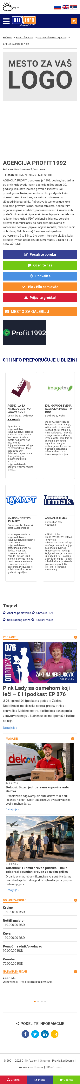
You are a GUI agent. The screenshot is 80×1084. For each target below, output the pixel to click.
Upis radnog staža (18, 620)
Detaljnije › (10, 728)
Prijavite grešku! (43, 298)
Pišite (41, 1079)
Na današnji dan (15, 971)
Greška (15, 1079)
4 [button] (45, 1001)
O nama (45, 1060)
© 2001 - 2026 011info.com (20, 1060)
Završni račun (44, 620)
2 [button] (38, 1001)
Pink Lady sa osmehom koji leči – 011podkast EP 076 (36, 691)
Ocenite (68, 1079)
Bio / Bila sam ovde (42, 287)
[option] (40, 980)
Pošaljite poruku (43, 254)
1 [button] (35, 1001)
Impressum (26, 1067)
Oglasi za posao (14, 900)
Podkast (9, 637)
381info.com (54, 1067)
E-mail (39, 1067)
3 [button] (42, 1001)
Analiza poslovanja (18, 613)
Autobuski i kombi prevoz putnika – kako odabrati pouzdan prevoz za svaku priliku (37, 870)
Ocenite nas (42, 265)
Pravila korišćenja (63, 1060)
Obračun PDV (44, 613)
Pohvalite (42, 276)
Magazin (12, 738)
